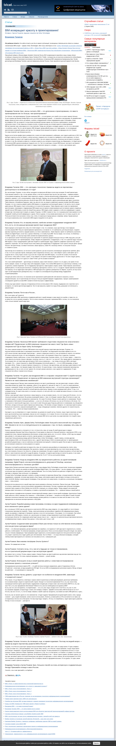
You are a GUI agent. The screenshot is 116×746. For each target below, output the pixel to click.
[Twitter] (18, 675)
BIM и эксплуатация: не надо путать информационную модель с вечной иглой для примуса (32, 716)
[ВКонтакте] (16, 675)
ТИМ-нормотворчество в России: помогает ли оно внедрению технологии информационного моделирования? (37, 696)
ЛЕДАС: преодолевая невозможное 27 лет (96, 24)
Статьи (15, 17)
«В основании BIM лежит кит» (14, 53)
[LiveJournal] (20, 675)
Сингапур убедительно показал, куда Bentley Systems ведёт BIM (24, 714)
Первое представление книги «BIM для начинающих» (21, 699)
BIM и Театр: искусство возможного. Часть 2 (18, 691)
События (31, 17)
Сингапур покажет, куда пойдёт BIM (15, 724)
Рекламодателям (43, 17)
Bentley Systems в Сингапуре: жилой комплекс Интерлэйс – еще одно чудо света (29, 719)
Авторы (23, 17)
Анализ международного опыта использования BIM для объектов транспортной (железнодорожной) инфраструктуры (39, 711)
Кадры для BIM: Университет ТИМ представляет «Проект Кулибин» (25, 704)
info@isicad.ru (103, 160)
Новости (6, 17)
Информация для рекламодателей (93, 171)
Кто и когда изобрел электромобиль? (97, 63)
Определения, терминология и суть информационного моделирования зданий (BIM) (30, 734)
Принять (96, 743)
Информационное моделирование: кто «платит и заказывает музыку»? (26, 686)
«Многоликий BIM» (76, 50)
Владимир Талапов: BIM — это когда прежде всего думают (22, 709)
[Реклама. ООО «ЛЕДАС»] (83, 8)
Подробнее (87, 168)
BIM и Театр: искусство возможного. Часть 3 (18, 688)
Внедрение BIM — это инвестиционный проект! (19, 706)
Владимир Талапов (14, 37)
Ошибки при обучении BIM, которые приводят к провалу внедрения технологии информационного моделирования (39, 701)
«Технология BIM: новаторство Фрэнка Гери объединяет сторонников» (48, 50)
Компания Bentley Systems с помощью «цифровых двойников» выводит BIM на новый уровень (33, 721)
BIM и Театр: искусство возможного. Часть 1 (18, 693)
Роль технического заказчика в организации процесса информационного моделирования (31, 726)
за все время (96, 47)
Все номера (87, 116)
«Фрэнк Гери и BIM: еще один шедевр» (45, 48)
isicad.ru (104, 154)
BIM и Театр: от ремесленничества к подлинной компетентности (24, 683)
